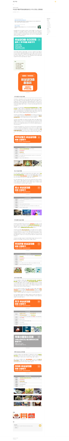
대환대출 (48, 21)
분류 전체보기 (48, 18)
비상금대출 (48, 23)
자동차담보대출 (49, 27)
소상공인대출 (48, 24)
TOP (55, 438)
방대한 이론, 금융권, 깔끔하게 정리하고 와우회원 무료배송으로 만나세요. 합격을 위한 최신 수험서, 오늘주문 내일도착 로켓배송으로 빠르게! (28, 21)
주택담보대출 (48, 26)
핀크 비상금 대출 (18, 67)
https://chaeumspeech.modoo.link (19, 24)
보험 (47, 34)
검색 (53, 1)
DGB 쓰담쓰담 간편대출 (20, 68)
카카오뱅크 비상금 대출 (20, 63)
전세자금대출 (48, 25)
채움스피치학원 (17, 25)
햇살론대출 (48, 22)
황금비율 (15, 1)
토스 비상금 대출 (18, 64)
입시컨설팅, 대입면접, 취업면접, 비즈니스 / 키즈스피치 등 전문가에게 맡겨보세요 (25, 27)
